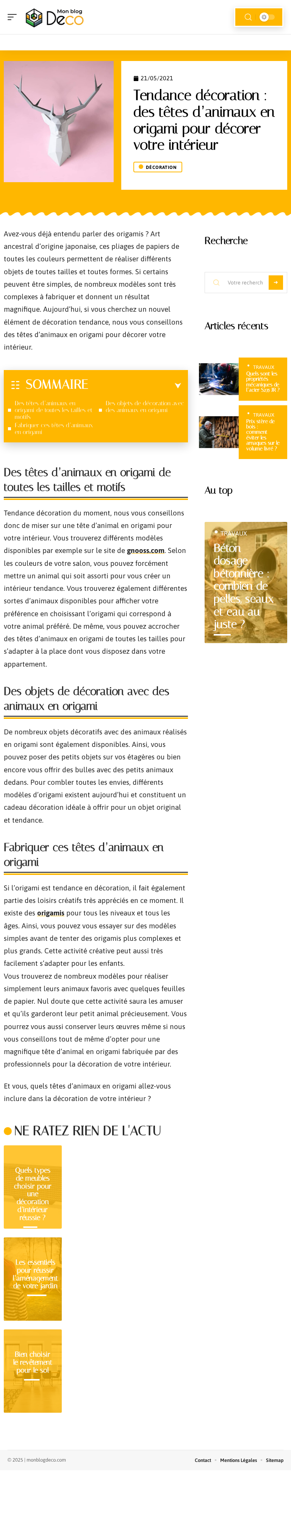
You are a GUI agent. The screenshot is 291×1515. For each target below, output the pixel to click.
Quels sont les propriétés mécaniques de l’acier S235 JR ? (263, 381)
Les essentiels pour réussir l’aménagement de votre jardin (35, 1274)
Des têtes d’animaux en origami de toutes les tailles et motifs (53, 410)
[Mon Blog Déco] (54, 17)
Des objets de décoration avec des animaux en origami (145, 407)
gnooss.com (145, 550)
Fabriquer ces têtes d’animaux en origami (54, 429)
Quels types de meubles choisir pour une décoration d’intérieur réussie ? (33, 1194)
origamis (50, 913)
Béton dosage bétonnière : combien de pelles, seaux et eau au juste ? (244, 586)
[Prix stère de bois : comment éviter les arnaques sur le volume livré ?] (219, 432)
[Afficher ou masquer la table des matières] (134, 385)
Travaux (263, 367)
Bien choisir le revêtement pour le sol (32, 1362)
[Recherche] (248, 17)
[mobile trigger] (14, 17)
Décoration (161, 167)
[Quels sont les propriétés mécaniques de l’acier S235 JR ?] (219, 379)
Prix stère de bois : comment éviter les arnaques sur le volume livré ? (263, 435)
